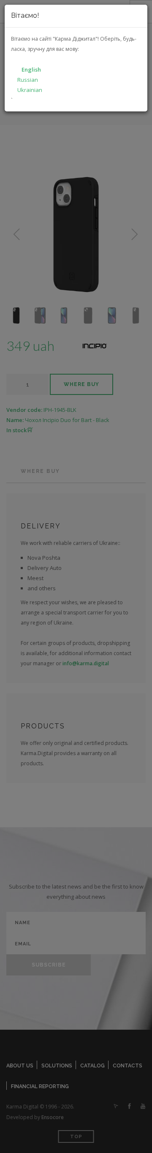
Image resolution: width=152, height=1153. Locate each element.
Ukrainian (29, 90)
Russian (27, 79)
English (31, 69)
